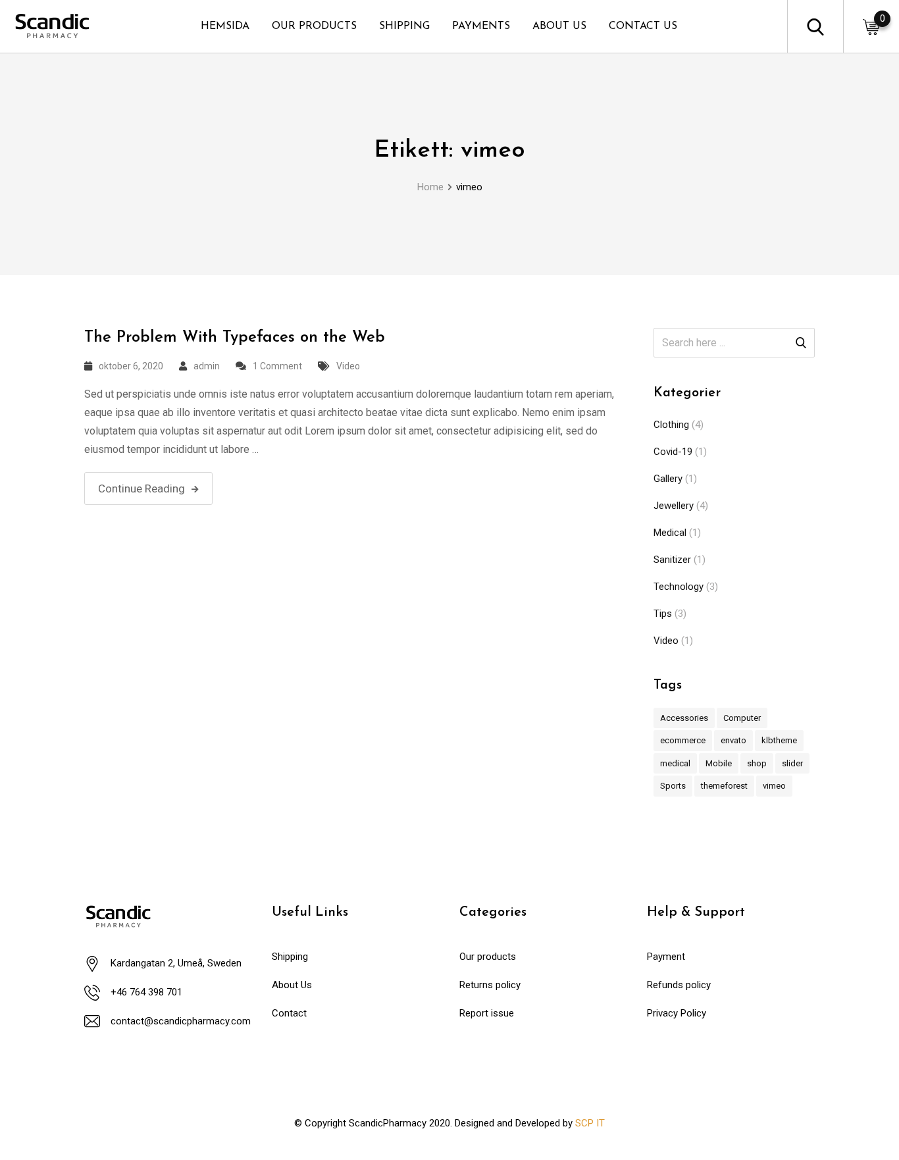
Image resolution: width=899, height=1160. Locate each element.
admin (206, 366)
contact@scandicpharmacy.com (181, 1021)
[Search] (815, 26)
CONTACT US (643, 26)
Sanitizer (672, 560)
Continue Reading (141, 488)
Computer (742, 718)
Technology (679, 587)
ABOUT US (559, 26)
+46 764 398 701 (146, 992)
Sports (673, 786)
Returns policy (490, 985)
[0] (871, 26)
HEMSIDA (225, 26)
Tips (663, 614)
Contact (289, 1013)
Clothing (671, 425)
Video (348, 366)
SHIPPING (404, 26)
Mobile (719, 763)
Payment (666, 956)
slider (792, 763)
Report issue (486, 1013)
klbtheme (779, 740)
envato (733, 740)
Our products (487, 956)
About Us (292, 985)
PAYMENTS (481, 26)
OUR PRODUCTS (314, 26)
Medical (670, 533)
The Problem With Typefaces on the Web (234, 338)
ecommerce (683, 740)
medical (675, 763)
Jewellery (674, 506)
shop (757, 763)
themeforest (724, 786)
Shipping (290, 956)
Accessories (684, 718)
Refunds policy (679, 985)
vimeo (774, 786)
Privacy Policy (676, 1013)
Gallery (668, 479)
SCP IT (590, 1123)
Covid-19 (673, 452)
